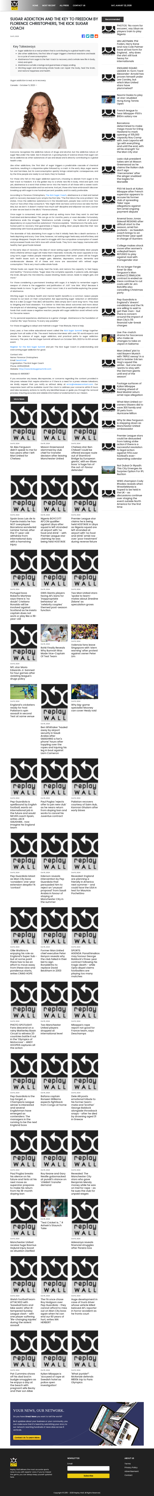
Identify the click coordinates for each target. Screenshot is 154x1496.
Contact (128, 1475)
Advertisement (132, 1471)
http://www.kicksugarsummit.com (35, 369)
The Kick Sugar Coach (56, 195)
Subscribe (88, 1475)
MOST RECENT (49, 5)
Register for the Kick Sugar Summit (27, 346)
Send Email (21, 360)
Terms (128, 1463)
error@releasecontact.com (80, 384)
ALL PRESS (64, 5)
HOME (35, 5)
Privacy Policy (131, 1467)
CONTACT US (79, 5)
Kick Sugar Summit (73, 330)
